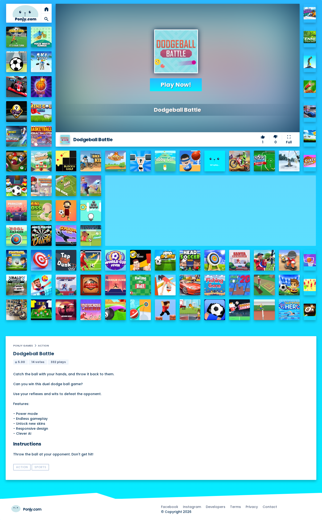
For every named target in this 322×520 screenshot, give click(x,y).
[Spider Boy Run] (66, 285)
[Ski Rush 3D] (41, 61)
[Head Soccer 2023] (190, 260)
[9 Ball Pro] (16, 111)
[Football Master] (90, 185)
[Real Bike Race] (16, 309)
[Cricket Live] (16, 136)
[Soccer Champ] (239, 309)
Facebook (169, 506)
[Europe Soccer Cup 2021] (289, 285)
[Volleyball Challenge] (41, 285)
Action (43, 345)
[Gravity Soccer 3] (16, 61)
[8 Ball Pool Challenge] (310, 310)
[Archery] (41, 260)
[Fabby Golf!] (165, 161)
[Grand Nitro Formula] (16, 86)
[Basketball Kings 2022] (41, 86)
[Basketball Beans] (190, 161)
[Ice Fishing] (289, 161)
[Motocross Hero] (90, 309)
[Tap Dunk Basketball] (66, 260)
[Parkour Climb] (115, 285)
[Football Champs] (90, 235)
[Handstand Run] (310, 62)
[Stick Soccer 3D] (16, 185)
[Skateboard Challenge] (41, 185)
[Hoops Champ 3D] (41, 161)
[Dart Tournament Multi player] (41, 235)
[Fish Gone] (214, 285)
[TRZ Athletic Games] (264, 309)
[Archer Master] (214, 260)
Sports (40, 467)
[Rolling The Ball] (140, 285)
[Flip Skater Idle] (289, 260)
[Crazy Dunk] (310, 161)
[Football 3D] (90, 260)
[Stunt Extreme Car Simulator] (190, 285)
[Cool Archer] (16, 235)
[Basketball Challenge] (310, 260)
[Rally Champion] (16, 285)
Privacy (252, 506)
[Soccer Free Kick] (66, 185)
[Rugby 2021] (310, 285)
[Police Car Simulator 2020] (310, 111)
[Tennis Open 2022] (310, 37)
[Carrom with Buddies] (90, 285)
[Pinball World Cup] (264, 161)
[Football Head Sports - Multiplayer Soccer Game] (165, 260)
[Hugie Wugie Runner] (41, 37)
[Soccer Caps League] (41, 309)
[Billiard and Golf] (115, 309)
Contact (270, 506)
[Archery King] (264, 260)
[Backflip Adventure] (264, 285)
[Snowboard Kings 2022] (310, 13)
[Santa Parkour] (239, 260)
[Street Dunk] (190, 309)
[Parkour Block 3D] (165, 309)
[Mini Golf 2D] (239, 285)
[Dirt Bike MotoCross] (239, 161)
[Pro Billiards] (16, 161)
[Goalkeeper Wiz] (66, 235)
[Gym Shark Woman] (140, 161)
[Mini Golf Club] (41, 111)
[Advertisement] (210, 208)
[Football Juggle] (66, 210)
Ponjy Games (23, 345)
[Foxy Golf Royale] (115, 161)
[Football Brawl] (16, 260)
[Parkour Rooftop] (16, 210)
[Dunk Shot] (214, 161)
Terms (235, 506)
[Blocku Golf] (66, 161)
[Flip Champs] (165, 285)
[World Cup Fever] (115, 260)
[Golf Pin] (90, 210)
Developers (215, 506)
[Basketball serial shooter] (41, 136)
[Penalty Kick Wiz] (16, 37)
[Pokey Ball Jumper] (140, 309)
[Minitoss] (41, 210)
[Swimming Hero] (289, 309)
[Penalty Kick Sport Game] (214, 309)
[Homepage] (25, 13)
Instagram (192, 506)
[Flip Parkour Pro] (310, 86)
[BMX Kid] (90, 161)
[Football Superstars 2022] (310, 136)
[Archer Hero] (66, 309)
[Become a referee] (140, 260)
